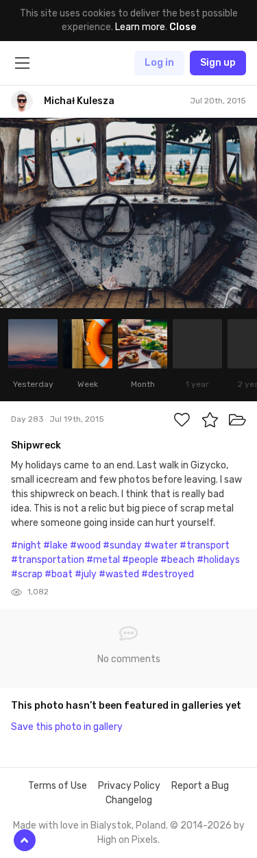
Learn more (140, 27)
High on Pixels (127, 840)
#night (26, 545)
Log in (159, 62)
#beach (177, 560)
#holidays (218, 560)
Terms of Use (57, 786)
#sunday (122, 545)
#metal (103, 560)
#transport (205, 545)
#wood (85, 545)
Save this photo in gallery (67, 727)
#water (161, 545)
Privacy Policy (129, 786)
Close (182, 27)
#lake (55, 545)
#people (140, 560)
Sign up (218, 62)
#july (86, 574)
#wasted (119, 574)
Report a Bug (200, 786)
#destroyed (167, 574)
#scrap (26, 574)
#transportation (47, 560)
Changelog (129, 800)
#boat (59, 574)
